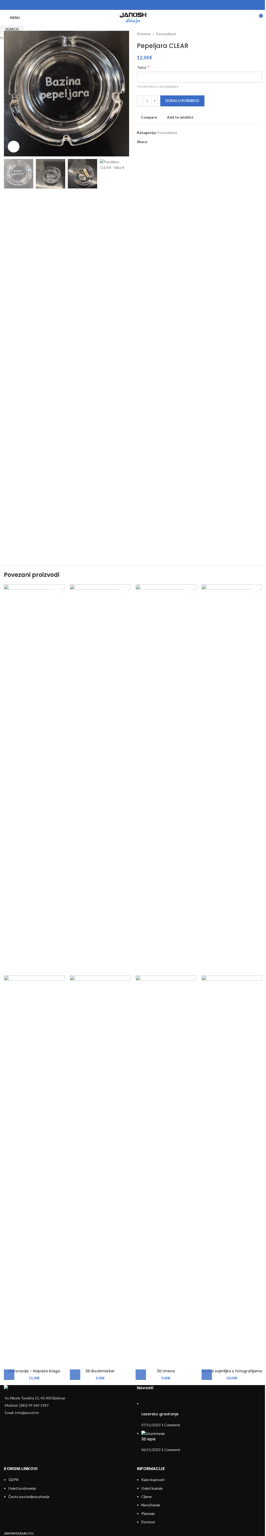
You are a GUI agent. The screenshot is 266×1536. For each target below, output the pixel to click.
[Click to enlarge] (13, 146)
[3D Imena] (166, 779)
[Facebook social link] (123, 5)
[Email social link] (136, 5)
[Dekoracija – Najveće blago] (34, 779)
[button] (207, 1374)
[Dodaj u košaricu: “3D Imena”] (141, 1374)
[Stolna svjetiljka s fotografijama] (232, 779)
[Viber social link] (142, 5)
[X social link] (130, 5)
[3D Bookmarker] (100, 779)
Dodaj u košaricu (182, 101)
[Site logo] (133, 17)
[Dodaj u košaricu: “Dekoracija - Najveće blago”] (9, 1374)
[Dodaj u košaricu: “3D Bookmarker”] (75, 1374)
